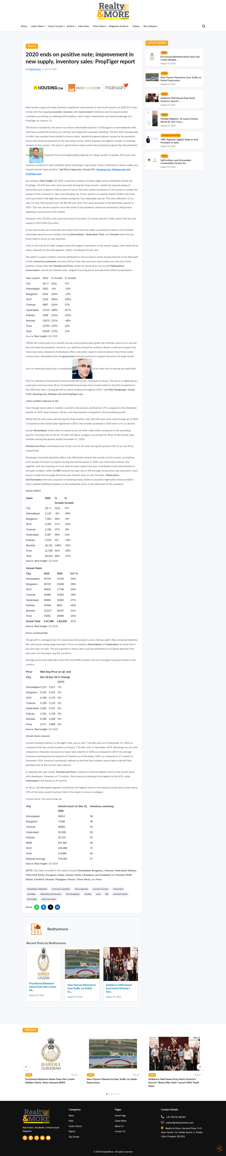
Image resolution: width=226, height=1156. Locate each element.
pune (98, 894)
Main (71, 1121)
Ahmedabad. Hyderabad (37, 889)
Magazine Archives (119, 26)
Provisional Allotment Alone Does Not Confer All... (42, 987)
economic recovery (100, 889)
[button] (26, 1066)
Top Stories (74, 1137)
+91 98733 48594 (175, 1117)
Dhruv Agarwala (81, 889)
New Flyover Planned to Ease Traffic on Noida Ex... (81, 988)
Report (72, 1131)
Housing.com (103, 169)
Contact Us (120, 1131)
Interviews (83, 26)
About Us (119, 1126)
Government (118, 889)
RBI (106, 894)
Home (24, 26)
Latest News (37, 26)
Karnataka (31, 894)
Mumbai (88, 894)
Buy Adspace (150, 26)
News (71, 1116)
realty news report (49, 899)
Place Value (99, 26)
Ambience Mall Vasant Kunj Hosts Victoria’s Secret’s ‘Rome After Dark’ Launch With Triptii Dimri (173, 1082)
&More (70, 26)
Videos (136, 26)
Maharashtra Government (50, 894)
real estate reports (120, 894)
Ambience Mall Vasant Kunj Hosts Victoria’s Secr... (119, 988)
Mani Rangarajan (73, 894)
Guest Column (55, 26)
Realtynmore (35, 69)
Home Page (120, 1116)
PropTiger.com (33, 174)
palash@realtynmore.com (179, 1122)
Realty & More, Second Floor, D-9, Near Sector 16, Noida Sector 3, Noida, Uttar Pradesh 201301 (182, 1132)
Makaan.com (119, 169)
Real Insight (32, 899)
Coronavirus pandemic (61, 889)
